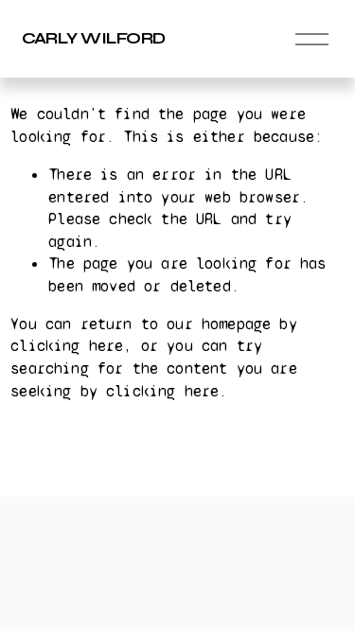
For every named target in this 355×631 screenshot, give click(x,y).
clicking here (66, 346)
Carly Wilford (94, 38)
